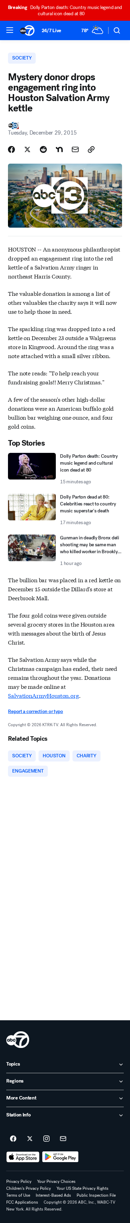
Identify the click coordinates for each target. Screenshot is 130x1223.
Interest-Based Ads (53, 1195)
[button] (9, 30)
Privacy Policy (19, 1181)
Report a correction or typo (35, 711)
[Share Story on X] (27, 149)
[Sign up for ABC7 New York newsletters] (63, 1139)
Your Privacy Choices (56, 1181)
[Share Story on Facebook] (11, 149)
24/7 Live (51, 30)
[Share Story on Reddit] (43, 149)
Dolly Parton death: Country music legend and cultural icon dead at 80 (65, 10)
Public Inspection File (96, 1195)
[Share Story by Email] (75, 149)
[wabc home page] (17, 1039)
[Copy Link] (91, 149)
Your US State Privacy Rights (83, 1188)
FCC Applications (22, 1202)
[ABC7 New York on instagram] (46, 1139)
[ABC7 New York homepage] (27, 30)
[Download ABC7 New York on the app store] (23, 1156)
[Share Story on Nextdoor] (59, 149)
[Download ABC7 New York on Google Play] (60, 1156)
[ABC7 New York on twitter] (30, 1139)
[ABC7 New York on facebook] (13, 1139)
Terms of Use (18, 1195)
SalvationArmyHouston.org (43, 695)
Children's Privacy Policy (28, 1188)
